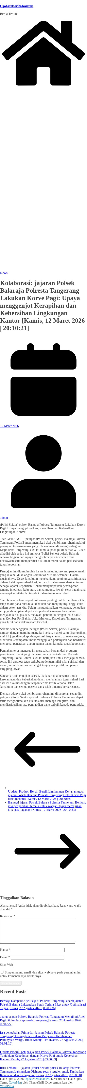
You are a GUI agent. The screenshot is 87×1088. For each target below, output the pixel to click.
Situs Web (6, 964)
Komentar (7, 916)
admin (4, 517)
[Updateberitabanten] (43, 86)
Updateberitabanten (16, 6)
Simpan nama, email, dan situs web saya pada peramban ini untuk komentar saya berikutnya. (40, 974)
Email (5, 957)
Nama (5, 949)
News (3, 273)
